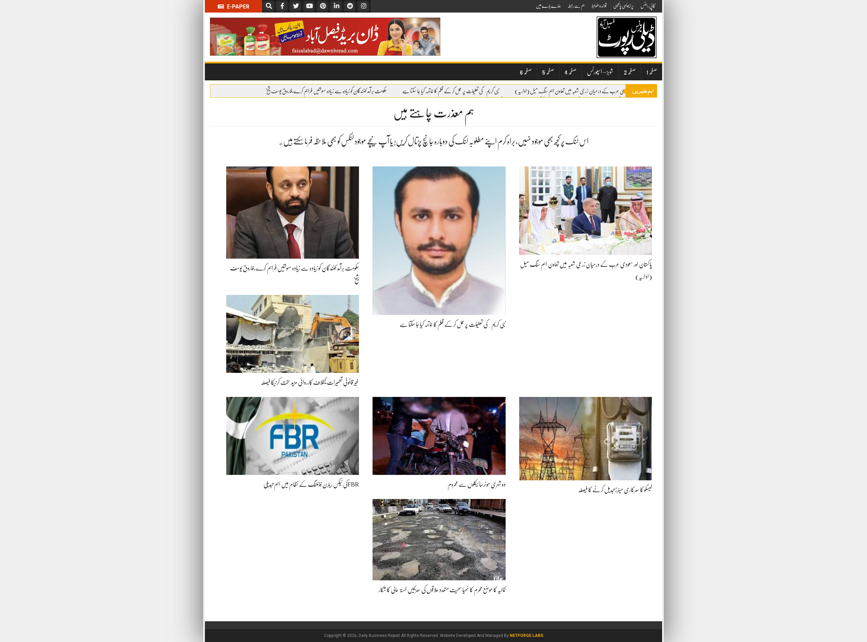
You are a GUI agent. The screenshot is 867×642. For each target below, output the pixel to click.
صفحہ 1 (651, 72)
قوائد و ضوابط (599, 6)
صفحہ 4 (570, 72)
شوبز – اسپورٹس (600, 72)
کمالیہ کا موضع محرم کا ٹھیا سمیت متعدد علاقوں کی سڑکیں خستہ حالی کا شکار (442, 590)
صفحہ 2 (630, 72)
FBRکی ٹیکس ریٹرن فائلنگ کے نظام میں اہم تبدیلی (311, 484)
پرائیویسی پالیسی (623, 6)
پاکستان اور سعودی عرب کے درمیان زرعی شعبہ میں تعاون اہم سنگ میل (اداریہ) (581, 91)
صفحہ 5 (548, 72)
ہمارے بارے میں (548, 6)
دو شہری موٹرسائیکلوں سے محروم (477, 484)
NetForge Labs (526, 635)
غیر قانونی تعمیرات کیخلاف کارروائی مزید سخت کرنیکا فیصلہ (310, 382)
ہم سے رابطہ (576, 6)
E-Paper (237, 6)
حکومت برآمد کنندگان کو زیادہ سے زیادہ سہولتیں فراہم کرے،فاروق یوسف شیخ (326, 91)
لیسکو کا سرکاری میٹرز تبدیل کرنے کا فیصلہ (615, 490)
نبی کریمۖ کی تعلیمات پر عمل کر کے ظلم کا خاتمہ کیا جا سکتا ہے (450, 91)
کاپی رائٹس (647, 6)
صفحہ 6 (526, 72)
